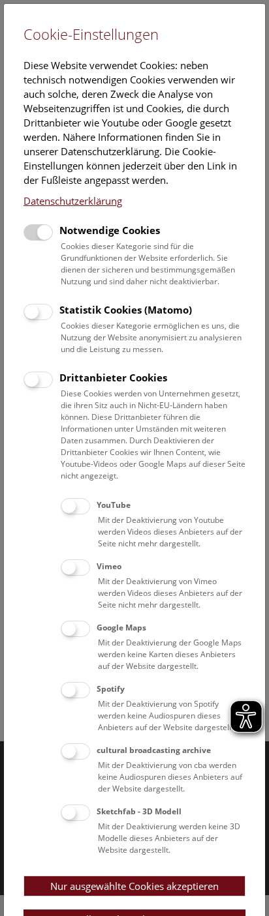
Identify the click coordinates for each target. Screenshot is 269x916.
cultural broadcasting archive (154, 750)
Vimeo (109, 566)
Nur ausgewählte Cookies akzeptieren (134, 886)
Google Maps (121, 627)
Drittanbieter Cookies (113, 377)
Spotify (111, 688)
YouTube (114, 504)
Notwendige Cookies (109, 230)
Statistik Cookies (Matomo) (125, 309)
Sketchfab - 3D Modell (139, 811)
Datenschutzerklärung (73, 200)
